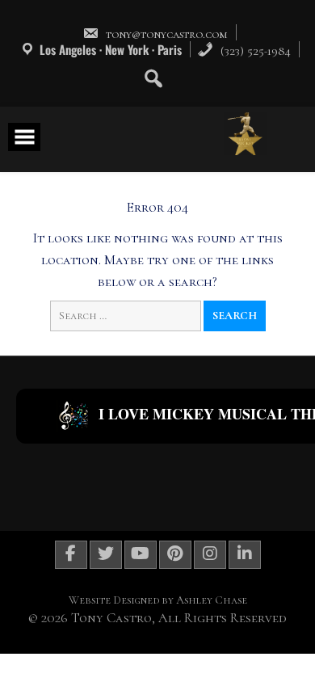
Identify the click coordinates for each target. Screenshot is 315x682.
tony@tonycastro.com (167, 34)
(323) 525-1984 (254, 51)
